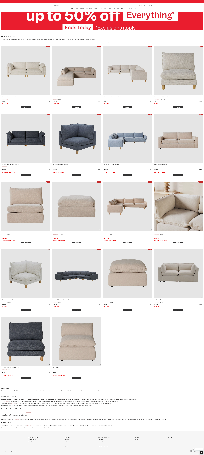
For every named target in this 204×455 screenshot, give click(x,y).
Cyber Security (100, 441)
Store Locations (67, 437)
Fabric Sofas (13, 403)
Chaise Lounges (16, 419)
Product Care (30, 443)
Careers (66, 446)
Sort (11, 42)
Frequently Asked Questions (33, 437)
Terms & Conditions (101, 443)
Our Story (66, 441)
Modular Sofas (108, 32)
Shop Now (115, 1)
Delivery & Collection (32, 439)
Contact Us (141, 5)
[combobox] (100, 6)
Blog (135, 441)
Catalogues (137, 437)
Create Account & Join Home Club (104, 437)
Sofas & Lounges (102, 32)
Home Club (67, 443)
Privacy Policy (100, 439)
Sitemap (136, 443)
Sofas (97, 32)
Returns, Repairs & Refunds (33, 441)
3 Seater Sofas (29, 425)
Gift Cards (136, 439)
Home (94, 32)
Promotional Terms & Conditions (103, 446)
